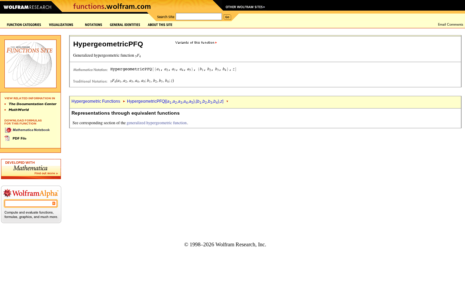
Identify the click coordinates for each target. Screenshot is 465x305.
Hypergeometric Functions (95, 101)
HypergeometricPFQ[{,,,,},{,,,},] (175, 101)
